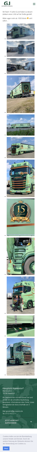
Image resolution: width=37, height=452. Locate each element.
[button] (26, 443)
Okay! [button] (6, 448)
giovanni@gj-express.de (14, 411)
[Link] (7, 4)
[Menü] (34, 4)
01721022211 (10, 413)
